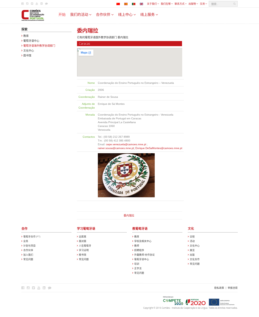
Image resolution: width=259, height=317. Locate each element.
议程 (192, 236)
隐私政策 (219, 287)
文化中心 (28, 50)
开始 (62, 14)
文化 (191, 228)
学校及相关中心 (142, 241)
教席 (26, 35)
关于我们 (152, 3)
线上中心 (125, 14)
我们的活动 (79, 14)
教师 (136, 245)
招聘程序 (139, 250)
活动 (192, 241)
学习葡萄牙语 (86, 228)
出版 (192, 254)
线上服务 (148, 14)
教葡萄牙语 (140, 228)
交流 (202, 3)
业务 (25, 241)
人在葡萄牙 (85, 245)
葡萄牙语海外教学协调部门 (39, 45)
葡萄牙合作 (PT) (31, 236)
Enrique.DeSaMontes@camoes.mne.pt (158, 148)
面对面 (82, 241)
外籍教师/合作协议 (144, 254)
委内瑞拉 (129, 215)
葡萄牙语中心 (31, 40)
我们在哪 (166, 3)
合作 (24, 228)
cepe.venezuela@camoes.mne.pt (126, 144)
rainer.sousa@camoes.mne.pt (116, 148)
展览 (192, 250)
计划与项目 (29, 245)
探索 (24, 29)
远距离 (82, 236)
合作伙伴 (103, 14)
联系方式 (180, 3)
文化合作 (195, 259)
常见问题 (28, 259)
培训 (136, 263)
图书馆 (27, 55)
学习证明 (84, 250)
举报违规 (233, 287)
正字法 (138, 268)
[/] (32, 15)
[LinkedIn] (45, 287)
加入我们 (28, 254)
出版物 (192, 3)
